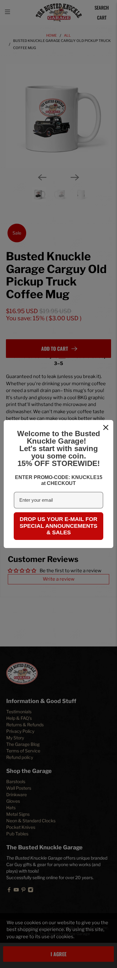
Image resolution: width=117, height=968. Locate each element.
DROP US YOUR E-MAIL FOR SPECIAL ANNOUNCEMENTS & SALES (58, 526)
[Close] (105, 427)
